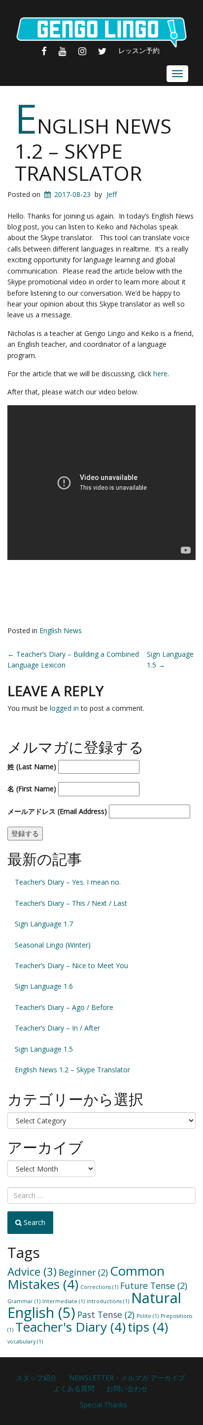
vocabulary (25, 1341)
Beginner (83, 1272)
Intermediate (63, 1301)
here (160, 373)
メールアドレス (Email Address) (57, 811)
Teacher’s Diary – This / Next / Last (71, 903)
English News (60, 630)
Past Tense (106, 1314)
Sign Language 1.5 (44, 1049)
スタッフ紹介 (36, 1377)
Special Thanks (103, 1404)
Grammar (23, 1301)
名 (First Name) (31, 788)
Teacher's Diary (70, 1327)
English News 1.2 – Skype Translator (93, 149)
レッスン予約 (139, 50)
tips (148, 1327)
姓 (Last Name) (31, 766)
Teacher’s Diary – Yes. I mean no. (68, 882)
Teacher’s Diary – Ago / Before (64, 1007)
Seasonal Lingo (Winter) (53, 945)
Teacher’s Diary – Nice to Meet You (71, 965)
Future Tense (153, 1285)
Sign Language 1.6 (44, 986)
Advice (32, 1271)
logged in (64, 708)
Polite (147, 1316)
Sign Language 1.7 (44, 923)
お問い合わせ (127, 1388)
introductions (108, 1301)
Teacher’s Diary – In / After (57, 1028)
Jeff (111, 194)
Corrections (99, 1287)
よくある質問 (74, 1388)
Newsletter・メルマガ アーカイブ (127, 1377)
